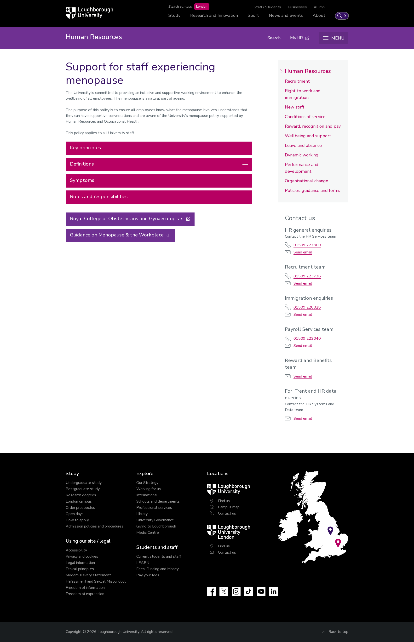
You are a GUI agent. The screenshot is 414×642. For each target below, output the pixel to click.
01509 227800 (307, 245)
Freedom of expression (85, 593)
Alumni (319, 7)
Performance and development (301, 168)
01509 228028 (307, 307)
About (319, 15)
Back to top (338, 631)
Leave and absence (303, 145)
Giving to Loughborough (156, 526)
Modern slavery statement (88, 575)
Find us (224, 501)
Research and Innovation (214, 15)
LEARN (142, 562)
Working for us (148, 489)
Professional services (154, 507)
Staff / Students (267, 7)
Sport (253, 15)
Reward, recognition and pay (313, 126)
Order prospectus (80, 507)
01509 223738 (307, 276)
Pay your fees (147, 575)
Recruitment (297, 81)
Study (174, 15)
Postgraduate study (83, 489)
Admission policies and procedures (94, 526)
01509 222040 (307, 338)
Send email (302, 252)
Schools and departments (158, 501)
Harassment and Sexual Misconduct (96, 581)
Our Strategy (147, 482)
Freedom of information (85, 587)
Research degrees (81, 495)
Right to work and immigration (303, 94)
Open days (75, 513)
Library (142, 513)
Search (274, 38)
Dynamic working (301, 155)
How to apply (77, 520)
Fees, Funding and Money (157, 569)
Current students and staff (158, 556)
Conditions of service (305, 117)
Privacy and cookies (82, 556)
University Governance (155, 520)
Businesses (297, 7)
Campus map (229, 507)
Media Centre (147, 532)
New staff (294, 107)
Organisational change (306, 181)
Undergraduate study (84, 482)
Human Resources (308, 71)
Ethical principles (80, 569)
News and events (286, 15)
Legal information (80, 562)
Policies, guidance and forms (312, 190)
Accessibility (76, 550)
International (147, 495)
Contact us (227, 513)
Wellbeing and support (308, 136)
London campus (79, 501)
